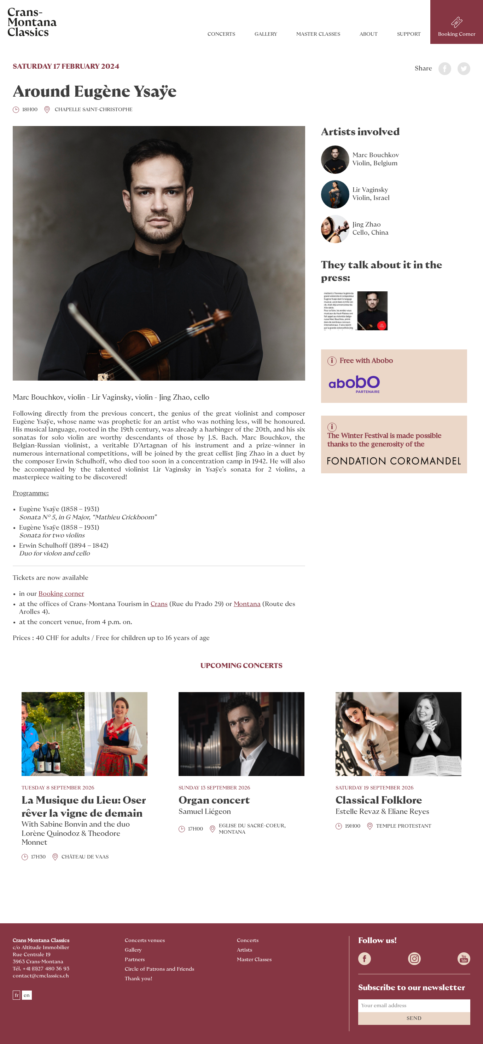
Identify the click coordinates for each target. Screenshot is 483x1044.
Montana (247, 604)
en (27, 995)
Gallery (266, 34)
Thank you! (138, 978)
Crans (159, 604)
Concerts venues (145, 940)
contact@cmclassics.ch (41, 976)
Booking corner (61, 594)
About (369, 34)
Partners (135, 959)
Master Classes (318, 34)
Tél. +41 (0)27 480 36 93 (41, 968)
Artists (244, 950)
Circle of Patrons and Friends (159, 969)
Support (409, 34)
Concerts (221, 34)
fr (16, 995)
